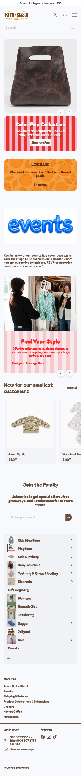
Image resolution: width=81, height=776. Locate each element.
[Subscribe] (68, 517)
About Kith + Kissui (16, 686)
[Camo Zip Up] (31, 432)
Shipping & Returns (16, 696)
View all (72, 388)
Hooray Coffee (13, 711)
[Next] (69, 112)
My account (11, 717)
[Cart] (65, 15)
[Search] (73, 27)
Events (8, 691)
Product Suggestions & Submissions (26, 701)
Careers (9, 706)
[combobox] (40, 27)
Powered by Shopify (16, 767)
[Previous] (60, 112)
